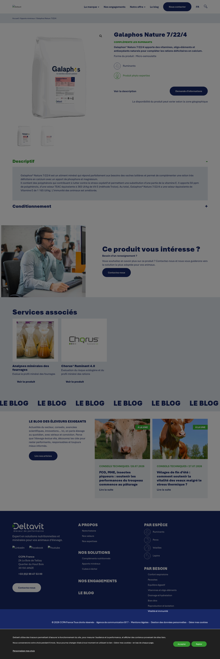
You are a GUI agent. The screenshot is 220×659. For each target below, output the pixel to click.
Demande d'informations (188, 91)
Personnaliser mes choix (24, 650)
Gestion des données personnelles (168, 622)
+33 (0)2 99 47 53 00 (30, 574)
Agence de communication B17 (112, 622)
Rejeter (199, 644)
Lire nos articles (43, 455)
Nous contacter (177, 6)
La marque (90, 7)
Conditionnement (31, 206)
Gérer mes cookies (198, 622)
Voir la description (125, 91)
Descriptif (23, 161)
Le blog (154, 7)
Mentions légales (139, 622)
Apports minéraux (27, 18)
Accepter (182, 644)
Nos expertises (89, 541)
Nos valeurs (88, 535)
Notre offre (136, 7)
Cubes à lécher (89, 568)
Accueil (15, 18)
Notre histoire (89, 530)
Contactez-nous (116, 272)
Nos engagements (114, 7)
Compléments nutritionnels (96, 558)
